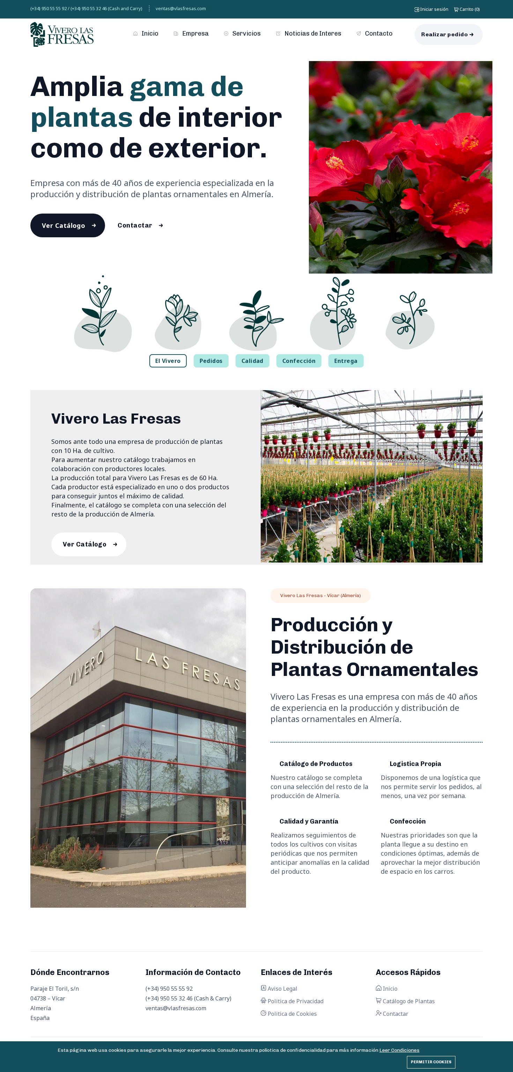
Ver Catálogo (63, 225)
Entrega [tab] (345, 361)
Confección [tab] (299, 361)
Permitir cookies (431, 1062)
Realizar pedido (444, 34)
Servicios (246, 33)
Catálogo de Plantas (408, 1001)
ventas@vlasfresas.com (181, 8)
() (470, 9)
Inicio (149, 33)
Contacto (378, 33)
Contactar (135, 225)
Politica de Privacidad (295, 1001)
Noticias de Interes (312, 33)
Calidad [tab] (252, 361)
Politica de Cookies (291, 1014)
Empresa (195, 33)
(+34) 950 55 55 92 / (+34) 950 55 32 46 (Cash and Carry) (86, 8)
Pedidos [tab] (211, 361)
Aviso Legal (281, 988)
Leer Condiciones (399, 1050)
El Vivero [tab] (167, 361)
